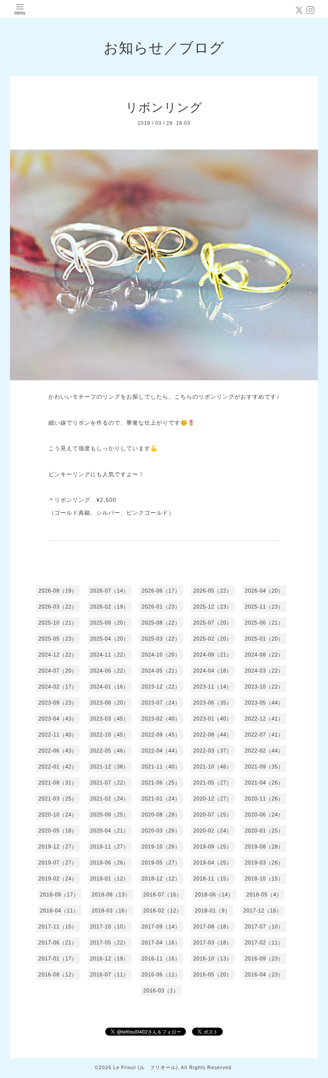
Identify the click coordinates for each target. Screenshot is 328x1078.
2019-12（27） (57, 847)
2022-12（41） (264, 719)
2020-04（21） (109, 831)
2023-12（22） (161, 687)
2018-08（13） (111, 895)
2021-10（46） (212, 767)
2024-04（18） (212, 671)
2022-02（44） (264, 751)
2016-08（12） (57, 975)
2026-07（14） (109, 591)
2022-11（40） (57, 735)
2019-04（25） (212, 863)
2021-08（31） (57, 783)
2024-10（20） (161, 655)
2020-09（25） (109, 815)
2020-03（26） (161, 831)
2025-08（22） (161, 623)
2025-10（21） (57, 623)
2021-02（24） (109, 799)
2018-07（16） (162, 895)
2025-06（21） (264, 623)
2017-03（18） (212, 943)
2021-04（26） (264, 783)
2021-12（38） (109, 767)
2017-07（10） (264, 927)
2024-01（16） (109, 687)
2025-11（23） (264, 607)
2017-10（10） (109, 927)
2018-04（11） (59, 911)
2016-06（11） (161, 975)
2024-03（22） (264, 671)
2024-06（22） (109, 671)
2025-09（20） (109, 623)
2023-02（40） (161, 719)
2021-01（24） (161, 799)
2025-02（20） (212, 639)
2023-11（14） (212, 687)
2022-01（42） (57, 767)
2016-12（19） (109, 959)
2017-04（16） (161, 943)
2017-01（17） (57, 959)
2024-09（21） (212, 655)
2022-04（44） (161, 751)
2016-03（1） (161, 991)
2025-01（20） (264, 639)
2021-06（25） (161, 783)
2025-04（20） (109, 639)
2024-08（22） (264, 655)
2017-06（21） (57, 943)
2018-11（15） (212, 879)
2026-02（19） (109, 607)
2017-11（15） (57, 927)
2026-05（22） (212, 591)
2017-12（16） (262, 911)
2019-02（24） (57, 879)
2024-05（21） (161, 671)
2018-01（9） (212, 911)
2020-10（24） (57, 815)
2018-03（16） (111, 911)
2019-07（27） (57, 863)
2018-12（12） (161, 879)
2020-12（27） (212, 799)
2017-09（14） (161, 927)
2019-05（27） (161, 863)
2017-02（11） (264, 943)
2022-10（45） (109, 735)
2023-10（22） (264, 687)
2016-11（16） (161, 959)
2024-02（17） (57, 687)
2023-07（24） (161, 703)
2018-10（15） (264, 879)
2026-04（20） (264, 591)
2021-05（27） (212, 783)
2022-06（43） (57, 751)
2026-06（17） (161, 591)
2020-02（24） (212, 831)
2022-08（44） (212, 735)
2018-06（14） (214, 895)
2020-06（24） (264, 815)
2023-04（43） (57, 719)
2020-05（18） (57, 831)
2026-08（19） (57, 591)
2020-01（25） (264, 831)
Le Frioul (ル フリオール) (145, 1067)
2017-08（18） (212, 927)
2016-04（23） (264, 975)
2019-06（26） (109, 863)
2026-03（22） (57, 607)
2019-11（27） (109, 847)
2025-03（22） (161, 639)
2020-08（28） (161, 815)
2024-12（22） (57, 655)
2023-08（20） (109, 703)
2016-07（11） (109, 975)
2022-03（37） (212, 751)
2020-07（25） (212, 815)
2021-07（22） (109, 783)
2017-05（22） (109, 943)
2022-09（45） (161, 735)
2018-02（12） (162, 911)
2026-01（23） (161, 607)
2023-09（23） (57, 703)
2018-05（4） (264, 895)
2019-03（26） (264, 863)
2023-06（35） (212, 703)
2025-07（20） (212, 623)
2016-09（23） (264, 959)
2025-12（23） (212, 607)
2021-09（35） (264, 767)
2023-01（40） (212, 719)
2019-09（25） (212, 847)
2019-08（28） (264, 847)
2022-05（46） (109, 751)
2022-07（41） (264, 735)
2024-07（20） (57, 671)
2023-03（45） (109, 719)
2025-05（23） (57, 639)
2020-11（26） (264, 799)
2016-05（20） (212, 975)
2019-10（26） (161, 847)
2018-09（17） (59, 895)
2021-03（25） (57, 799)
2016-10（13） (212, 959)
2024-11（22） (109, 655)
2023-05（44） (264, 703)
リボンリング (164, 107)
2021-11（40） (161, 767)
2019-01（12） (109, 879)
